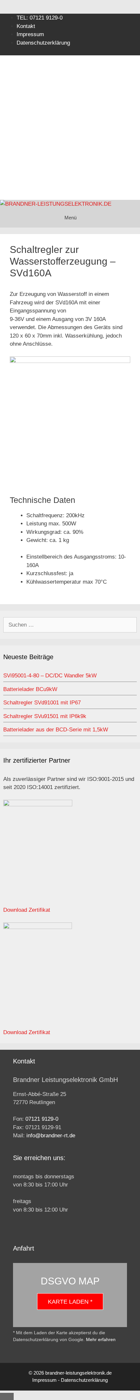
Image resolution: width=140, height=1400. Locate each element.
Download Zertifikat (26, 910)
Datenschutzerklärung (84, 1380)
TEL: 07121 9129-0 (40, 18)
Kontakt (26, 26)
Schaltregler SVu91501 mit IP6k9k (44, 716)
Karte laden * (70, 1301)
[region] (70, 121)
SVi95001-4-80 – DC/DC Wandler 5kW (50, 675)
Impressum (30, 34)
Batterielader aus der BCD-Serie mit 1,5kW (55, 730)
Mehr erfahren (101, 1339)
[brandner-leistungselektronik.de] (55, 204)
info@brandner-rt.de (50, 1135)
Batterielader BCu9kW (30, 689)
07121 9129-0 (41, 1119)
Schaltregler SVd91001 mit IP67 (42, 703)
